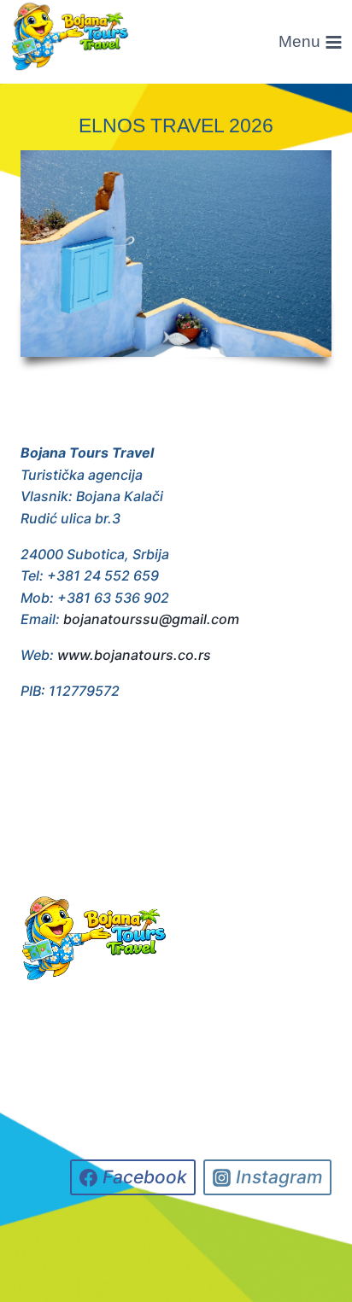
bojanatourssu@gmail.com (151, 619)
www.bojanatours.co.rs (134, 654)
